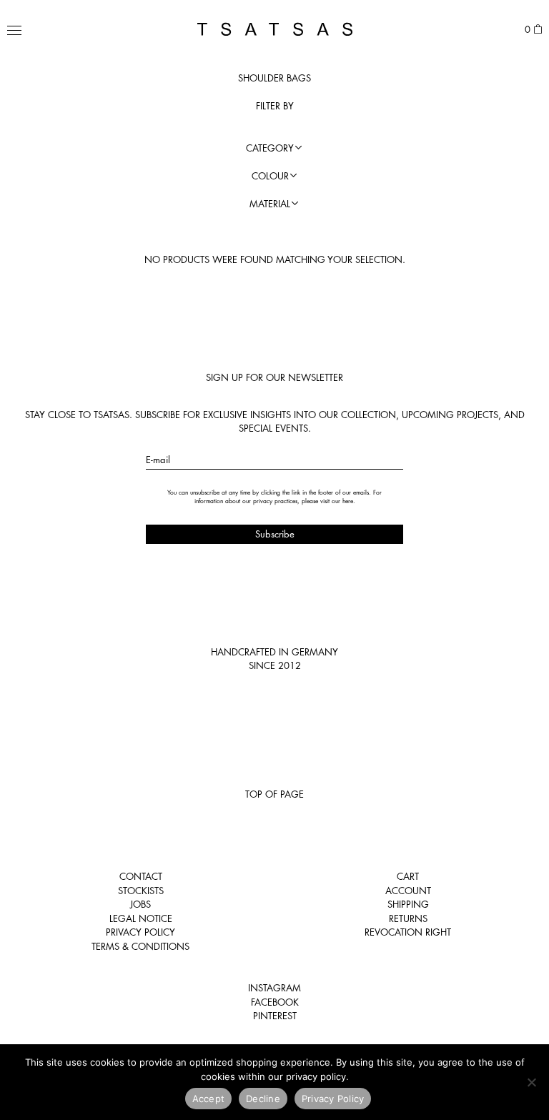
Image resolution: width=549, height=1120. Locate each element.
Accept (208, 1098)
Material (269, 203)
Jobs (140, 904)
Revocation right (408, 932)
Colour (270, 175)
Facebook (275, 1002)
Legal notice (140, 918)
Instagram (274, 987)
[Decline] (531, 1082)
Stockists (141, 890)
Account (408, 890)
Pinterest (275, 1015)
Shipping (408, 904)
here (347, 501)
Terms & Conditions (140, 946)
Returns (408, 918)
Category (270, 148)
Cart (408, 876)
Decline (263, 1098)
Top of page (274, 794)
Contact (140, 876)
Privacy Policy (140, 932)
